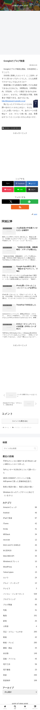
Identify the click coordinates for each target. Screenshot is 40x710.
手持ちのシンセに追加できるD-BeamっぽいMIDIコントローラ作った (19, 462)
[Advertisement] (20, 33)
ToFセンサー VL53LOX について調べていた (19, 471)
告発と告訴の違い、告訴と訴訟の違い (18, 487)
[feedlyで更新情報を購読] (29, 201)
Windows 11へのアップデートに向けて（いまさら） (18, 493)
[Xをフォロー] (11, 201)
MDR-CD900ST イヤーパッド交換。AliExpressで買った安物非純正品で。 (18, 479)
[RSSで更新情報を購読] (20, 207)
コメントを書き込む (20, 421)
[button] (32, 189)
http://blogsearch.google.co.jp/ (13, 101)
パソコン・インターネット (12, 128)
